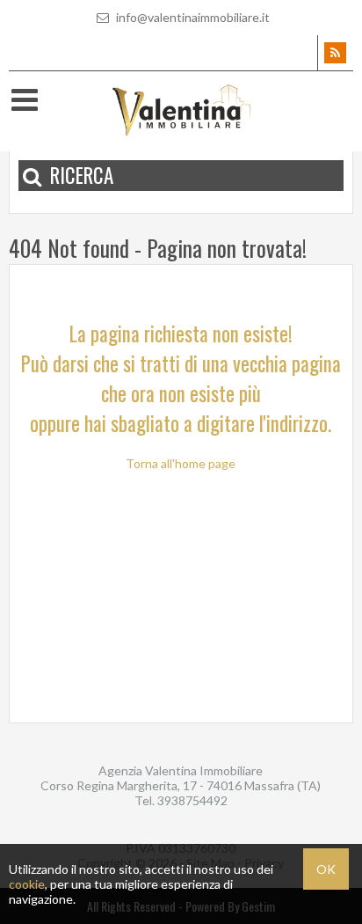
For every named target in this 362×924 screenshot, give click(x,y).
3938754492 (192, 800)
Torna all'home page (180, 463)
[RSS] (335, 52)
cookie (27, 883)
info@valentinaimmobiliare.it (191, 17)
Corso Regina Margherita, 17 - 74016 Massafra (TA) (180, 785)
